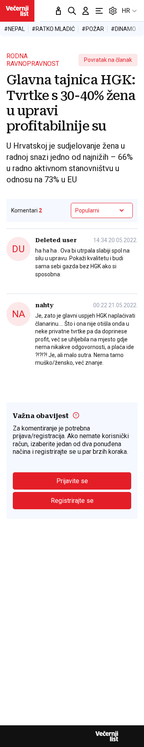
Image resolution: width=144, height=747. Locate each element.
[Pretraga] (72, 11)
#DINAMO (123, 29)
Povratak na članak (108, 60)
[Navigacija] (99, 11)
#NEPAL (14, 29)
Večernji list (107, 736)
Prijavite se (72, 481)
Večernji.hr (17, 11)
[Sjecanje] (58, 11)
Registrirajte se (72, 500)
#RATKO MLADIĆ (53, 29)
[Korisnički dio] (85, 11)
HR (126, 10)
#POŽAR (93, 29)
